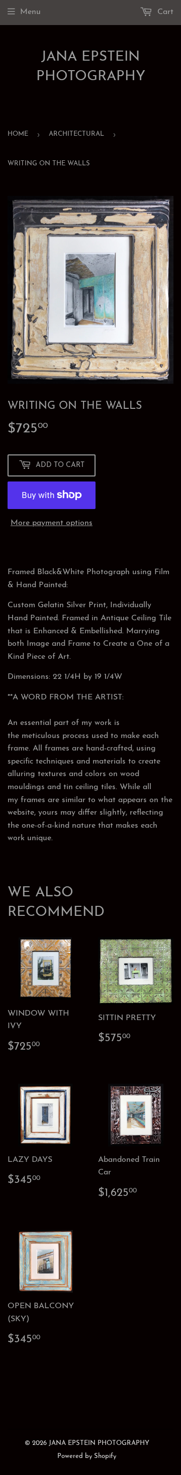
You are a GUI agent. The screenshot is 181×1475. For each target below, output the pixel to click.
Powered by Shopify (86, 1456)
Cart (164, 12)
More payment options (52, 523)
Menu (30, 12)
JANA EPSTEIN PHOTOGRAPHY (90, 67)
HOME (18, 134)
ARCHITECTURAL (76, 134)
